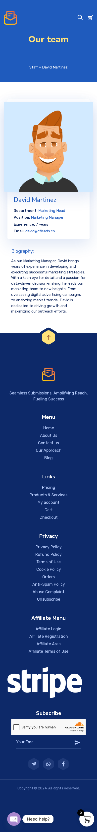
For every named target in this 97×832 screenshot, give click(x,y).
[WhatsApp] (48, 764)
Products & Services (48, 495)
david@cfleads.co (40, 231)
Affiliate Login (48, 629)
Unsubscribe (48, 599)
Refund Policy (48, 554)
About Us (48, 435)
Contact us (48, 443)
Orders (48, 577)
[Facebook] (63, 764)
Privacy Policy (49, 547)
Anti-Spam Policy (48, 584)
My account (48, 502)
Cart (49, 510)
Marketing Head (51, 210)
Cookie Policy (48, 569)
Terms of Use (48, 562)
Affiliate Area (49, 643)
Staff (33, 67)
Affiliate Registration (48, 636)
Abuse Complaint (48, 591)
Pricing (48, 487)
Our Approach (48, 450)
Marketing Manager (47, 217)
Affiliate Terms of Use (48, 651)
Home (48, 428)
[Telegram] (33, 764)
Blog (48, 457)
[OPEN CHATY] (14, 819)
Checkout (49, 517)
